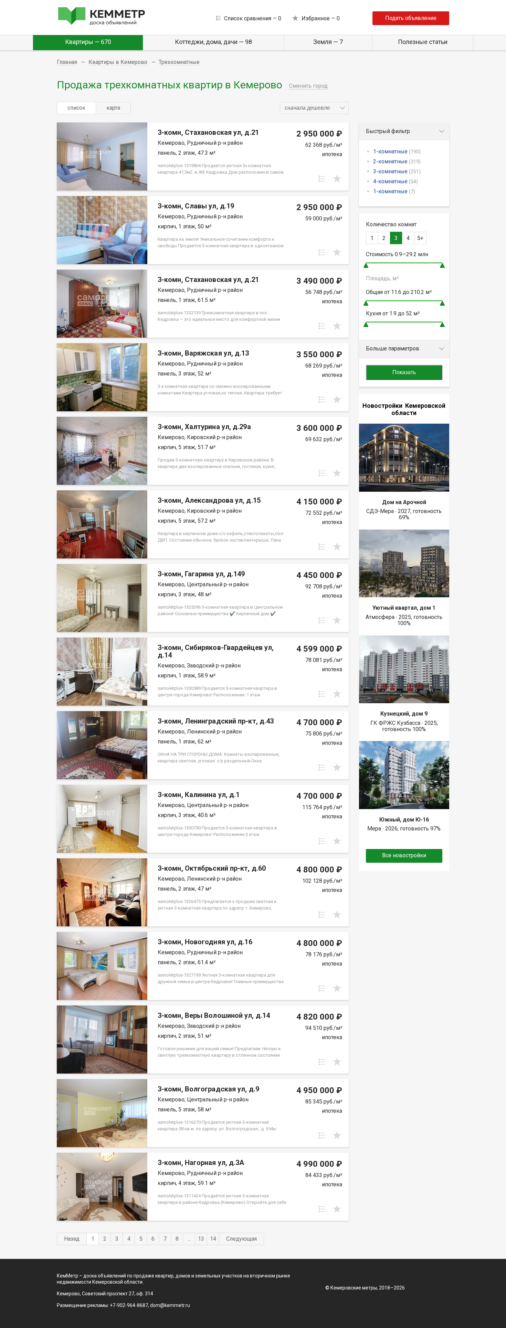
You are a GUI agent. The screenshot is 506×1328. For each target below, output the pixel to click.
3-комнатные (397, 171)
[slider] (366, 265)
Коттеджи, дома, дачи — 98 (213, 41)
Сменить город (308, 86)
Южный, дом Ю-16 (404, 819)
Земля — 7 (328, 41)
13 (201, 1239)
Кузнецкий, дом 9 (404, 713)
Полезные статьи (422, 41)
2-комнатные (397, 161)
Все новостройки (404, 855)
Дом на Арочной (404, 502)
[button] (314, 108)
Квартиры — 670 (88, 41)
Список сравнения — (252, 18)
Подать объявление (410, 18)
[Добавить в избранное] (337, 179)
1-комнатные (397, 151)
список (76, 108)
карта (113, 108)
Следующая (241, 1239)
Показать (404, 372)
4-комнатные (395, 181)
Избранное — (321, 18)
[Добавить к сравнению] (322, 179)
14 (213, 1239)
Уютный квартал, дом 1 (403, 608)
